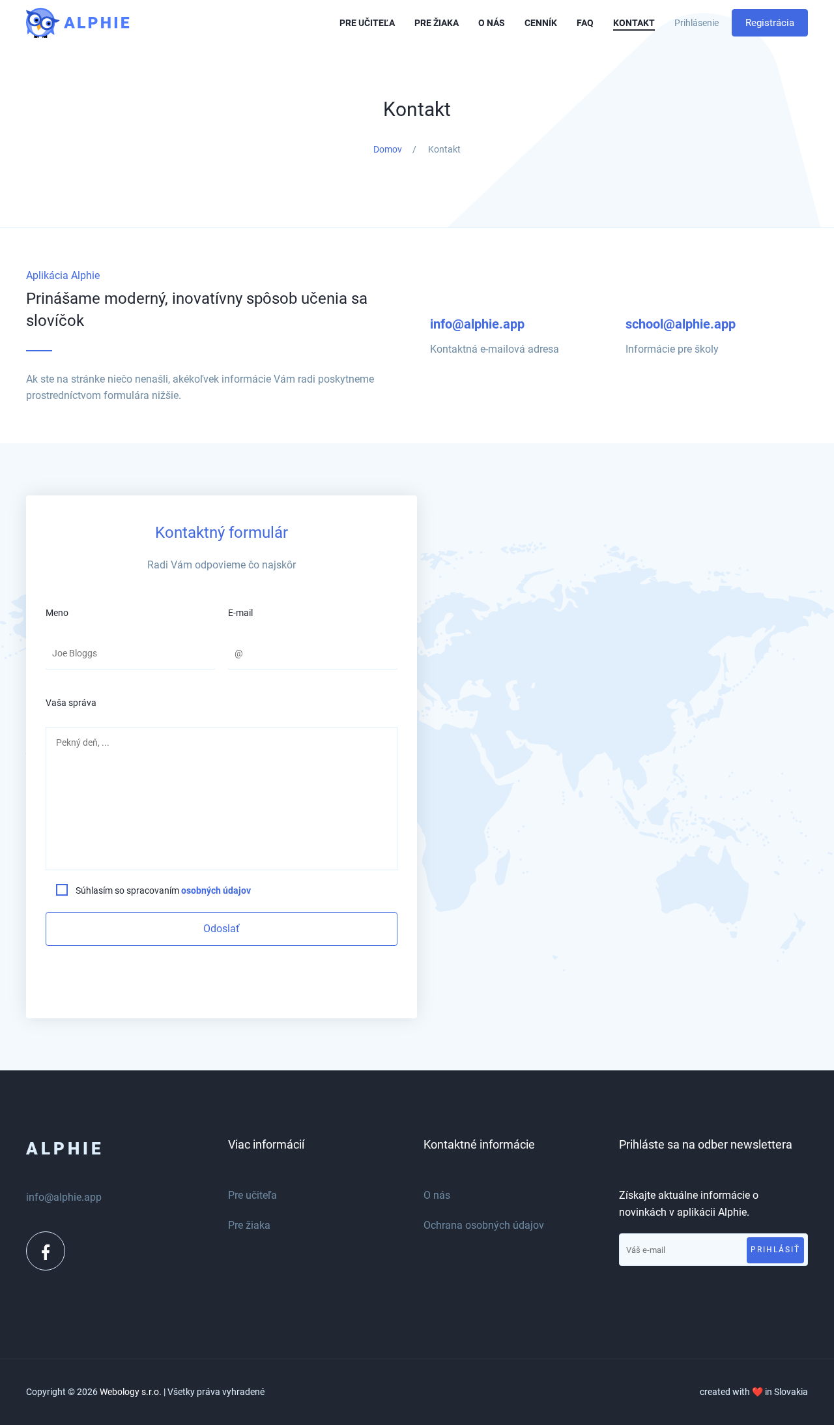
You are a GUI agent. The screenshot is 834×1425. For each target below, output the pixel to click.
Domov (387, 149)
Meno (57, 613)
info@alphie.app (477, 324)
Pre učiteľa (367, 23)
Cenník (541, 23)
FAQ (585, 23)
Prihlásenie (696, 23)
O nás (491, 23)
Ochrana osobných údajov (484, 1225)
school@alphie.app (681, 324)
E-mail (240, 613)
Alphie (65, 1148)
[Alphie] (98, 23)
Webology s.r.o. (131, 1392)
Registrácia (769, 23)
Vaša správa (71, 703)
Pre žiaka (436, 23)
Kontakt (634, 23)
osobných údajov (216, 890)
